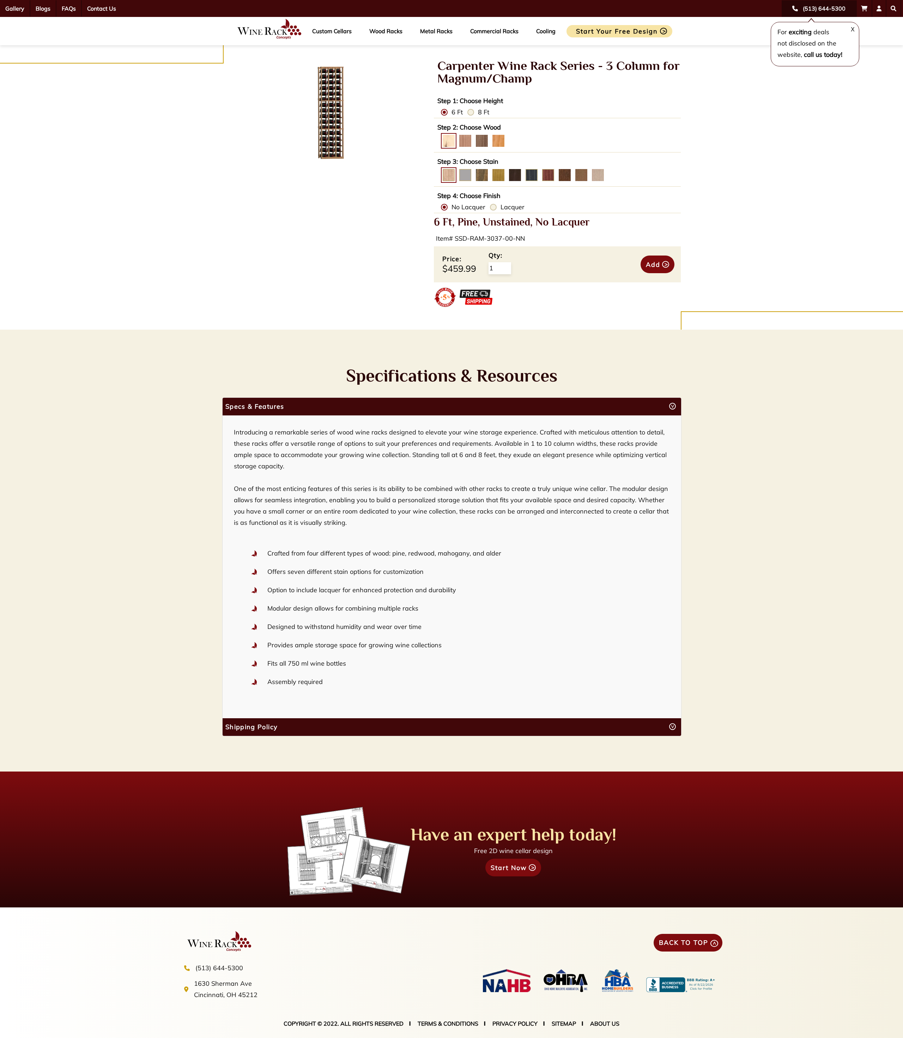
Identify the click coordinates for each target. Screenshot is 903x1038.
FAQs (69, 8)
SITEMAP (564, 1023)
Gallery (14, 8)
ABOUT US (604, 1023)
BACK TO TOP (683, 942)
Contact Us (101, 8)
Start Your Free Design (617, 31)
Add (653, 264)
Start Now (509, 868)
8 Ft (483, 112)
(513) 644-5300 (219, 968)
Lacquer (513, 207)
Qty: (495, 255)
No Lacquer (468, 207)
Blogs (43, 8)
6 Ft (457, 112)
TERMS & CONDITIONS (448, 1023)
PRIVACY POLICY (515, 1023)
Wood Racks (385, 31)
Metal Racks (436, 31)
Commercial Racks (494, 31)
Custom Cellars (332, 31)
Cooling (546, 31)
